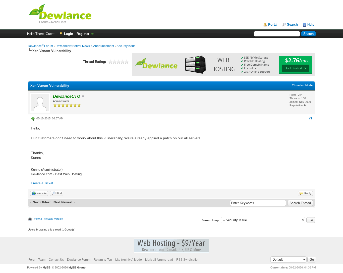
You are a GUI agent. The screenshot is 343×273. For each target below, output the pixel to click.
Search (292, 24)
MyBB (46, 267)
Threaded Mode (302, 85)
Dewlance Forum (40, 46)
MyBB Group (77, 267)
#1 (310, 118)
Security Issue (126, 46)
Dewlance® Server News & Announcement (84, 46)
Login (68, 34)
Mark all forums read (159, 259)
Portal (272, 24)
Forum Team (36, 259)
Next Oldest (41, 202)
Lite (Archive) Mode (128, 259)
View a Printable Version (48, 218)
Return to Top (103, 259)
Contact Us (56, 259)
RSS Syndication (187, 259)
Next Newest (62, 202)
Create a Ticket (42, 183)
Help (310, 24)
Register (83, 34)
